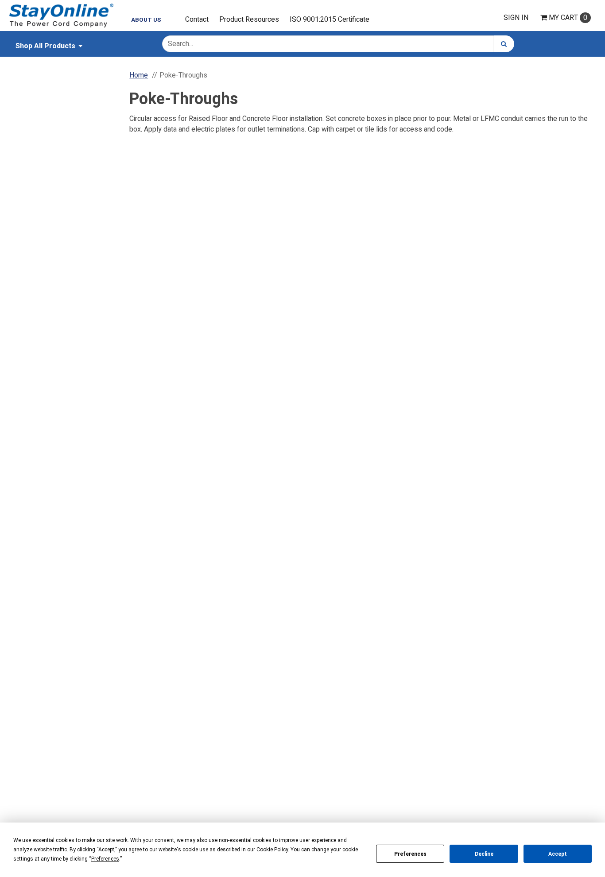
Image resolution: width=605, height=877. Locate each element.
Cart (568, 17)
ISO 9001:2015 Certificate (329, 19)
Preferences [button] (105, 859)
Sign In (516, 17)
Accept (557, 854)
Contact (197, 19)
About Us (146, 20)
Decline (484, 854)
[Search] (503, 43)
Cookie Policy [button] (272, 849)
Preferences (410, 854)
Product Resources (249, 19)
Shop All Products (45, 46)
